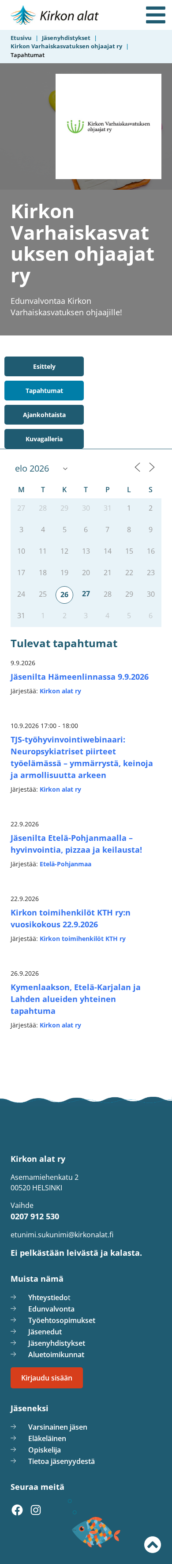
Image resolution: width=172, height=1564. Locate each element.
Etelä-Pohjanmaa (65, 864)
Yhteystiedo (48, 1297)
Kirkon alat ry (60, 691)
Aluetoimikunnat (56, 1354)
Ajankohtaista (44, 415)
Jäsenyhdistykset (56, 1343)
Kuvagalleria (44, 439)
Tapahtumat (44, 390)
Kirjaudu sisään (46, 1378)
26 (64, 594)
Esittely (44, 366)
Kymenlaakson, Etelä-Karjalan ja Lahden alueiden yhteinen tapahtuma (76, 999)
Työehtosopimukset (61, 1320)
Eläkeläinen (47, 1438)
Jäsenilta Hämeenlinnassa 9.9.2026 (80, 676)
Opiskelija (44, 1450)
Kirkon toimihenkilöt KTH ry (83, 938)
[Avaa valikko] (156, 15)
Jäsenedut (45, 1332)
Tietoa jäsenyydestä (61, 1461)
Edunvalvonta (51, 1309)
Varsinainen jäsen (57, 1427)
